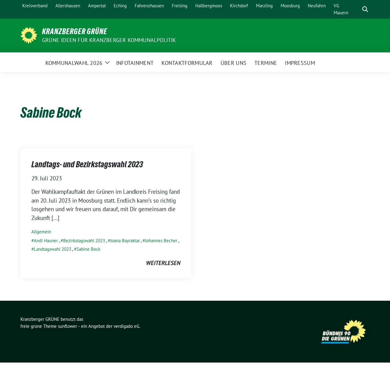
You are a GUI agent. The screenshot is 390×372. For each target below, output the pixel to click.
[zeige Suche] (365, 9)
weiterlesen (163, 263)
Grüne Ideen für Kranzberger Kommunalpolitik (109, 40)
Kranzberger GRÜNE (74, 31)
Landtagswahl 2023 (52, 249)
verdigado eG (126, 326)
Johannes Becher (161, 240)
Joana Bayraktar (125, 240)
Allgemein (41, 232)
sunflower (67, 326)
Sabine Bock (88, 249)
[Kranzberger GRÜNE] (28, 34)
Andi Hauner (46, 240)
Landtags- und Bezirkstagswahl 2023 (87, 164)
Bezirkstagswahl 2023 (84, 240)
